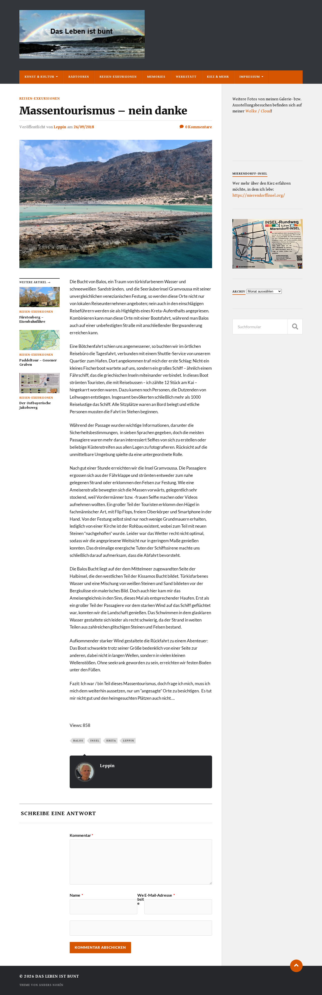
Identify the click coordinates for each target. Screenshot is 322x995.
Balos (78, 740)
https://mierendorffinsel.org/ (258, 195)
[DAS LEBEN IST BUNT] (82, 56)
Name (76, 895)
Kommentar (81, 835)
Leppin (60, 127)
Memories (156, 77)
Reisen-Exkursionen (118, 77)
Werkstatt (186, 77)
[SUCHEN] (295, 326)
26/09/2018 (84, 127)
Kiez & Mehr (218, 77)
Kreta (111, 740)
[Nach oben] (296, 966)
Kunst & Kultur (39, 77)
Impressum (249, 77)
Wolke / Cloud (258, 111)
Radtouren (78, 77)
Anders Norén (51, 985)
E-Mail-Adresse (159, 895)
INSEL (94, 740)
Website (140, 899)
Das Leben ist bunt (57, 976)
